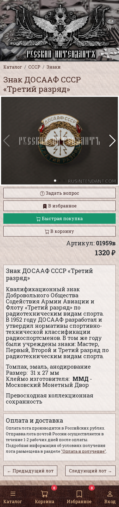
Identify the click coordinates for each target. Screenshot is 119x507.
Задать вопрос (62, 193)
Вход (110, 501)
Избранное (79, 501)
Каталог (12, 501)
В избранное (62, 206)
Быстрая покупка (62, 218)
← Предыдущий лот (30, 471)
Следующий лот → (90, 471)
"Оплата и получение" (83, 451)
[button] (112, 141)
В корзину (61, 231)
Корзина (44, 501)
